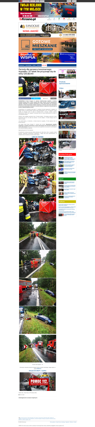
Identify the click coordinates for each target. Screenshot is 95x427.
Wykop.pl (46, 98)
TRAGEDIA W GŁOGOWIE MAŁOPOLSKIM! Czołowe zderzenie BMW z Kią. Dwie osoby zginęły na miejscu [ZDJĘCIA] (69, 158)
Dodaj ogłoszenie (26, 1)
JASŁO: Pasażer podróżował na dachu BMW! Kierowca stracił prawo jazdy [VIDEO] (69, 162)
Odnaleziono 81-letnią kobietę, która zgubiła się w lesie (69, 169)
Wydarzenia (69, 19)
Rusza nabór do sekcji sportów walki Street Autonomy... (67, 119)
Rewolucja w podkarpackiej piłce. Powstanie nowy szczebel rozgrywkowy (69, 197)
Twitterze (36, 98)
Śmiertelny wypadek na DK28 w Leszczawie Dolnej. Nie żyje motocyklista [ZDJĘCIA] (69, 165)
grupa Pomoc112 (41, 417)
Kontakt (75, 422)
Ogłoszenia (49, 19)
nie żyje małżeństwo (31, 418)
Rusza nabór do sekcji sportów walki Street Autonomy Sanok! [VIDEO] (69, 183)
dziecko (37, 417)
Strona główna (52, 422)
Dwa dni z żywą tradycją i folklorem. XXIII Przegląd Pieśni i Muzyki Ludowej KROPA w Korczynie (67, 207)
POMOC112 (20, 419)
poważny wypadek (25, 419)
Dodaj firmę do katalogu (60, 422)
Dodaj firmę (33, 1)
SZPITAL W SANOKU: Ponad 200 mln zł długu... (66, 139)
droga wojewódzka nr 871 (31, 417)
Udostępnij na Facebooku (25, 98)
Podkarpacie (44, 418)
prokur (29, 419)
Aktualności (42, 1)
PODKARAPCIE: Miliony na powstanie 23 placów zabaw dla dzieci (67, 209)
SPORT (34, 65)
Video (61, 88)
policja (54, 418)
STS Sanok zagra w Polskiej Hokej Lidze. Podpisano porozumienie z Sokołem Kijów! (69, 186)
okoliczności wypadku (38, 418)
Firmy (54, 19)
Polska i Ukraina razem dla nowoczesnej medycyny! (66, 129)
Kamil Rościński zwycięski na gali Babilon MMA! (69, 189)
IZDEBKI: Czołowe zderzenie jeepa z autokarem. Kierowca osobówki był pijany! (70, 173)
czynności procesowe (23, 417)
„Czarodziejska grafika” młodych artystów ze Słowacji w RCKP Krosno (69, 215)
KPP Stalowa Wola (46, 417)
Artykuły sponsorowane (64, 82)
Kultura (61, 202)
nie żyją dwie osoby (25, 418)
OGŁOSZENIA (28, 65)
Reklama (37, 1)
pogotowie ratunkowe (49, 418)
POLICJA (39, 65)
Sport (59, 19)
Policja (64, 19)
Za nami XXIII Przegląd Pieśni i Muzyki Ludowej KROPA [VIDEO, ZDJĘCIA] (66, 205)
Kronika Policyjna (65, 154)
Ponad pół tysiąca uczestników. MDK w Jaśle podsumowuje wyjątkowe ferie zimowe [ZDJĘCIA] (67, 212)
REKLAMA (44, 65)
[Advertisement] (27, 407)
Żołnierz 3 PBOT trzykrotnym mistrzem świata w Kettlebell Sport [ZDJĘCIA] (70, 193)
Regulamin (67, 422)
